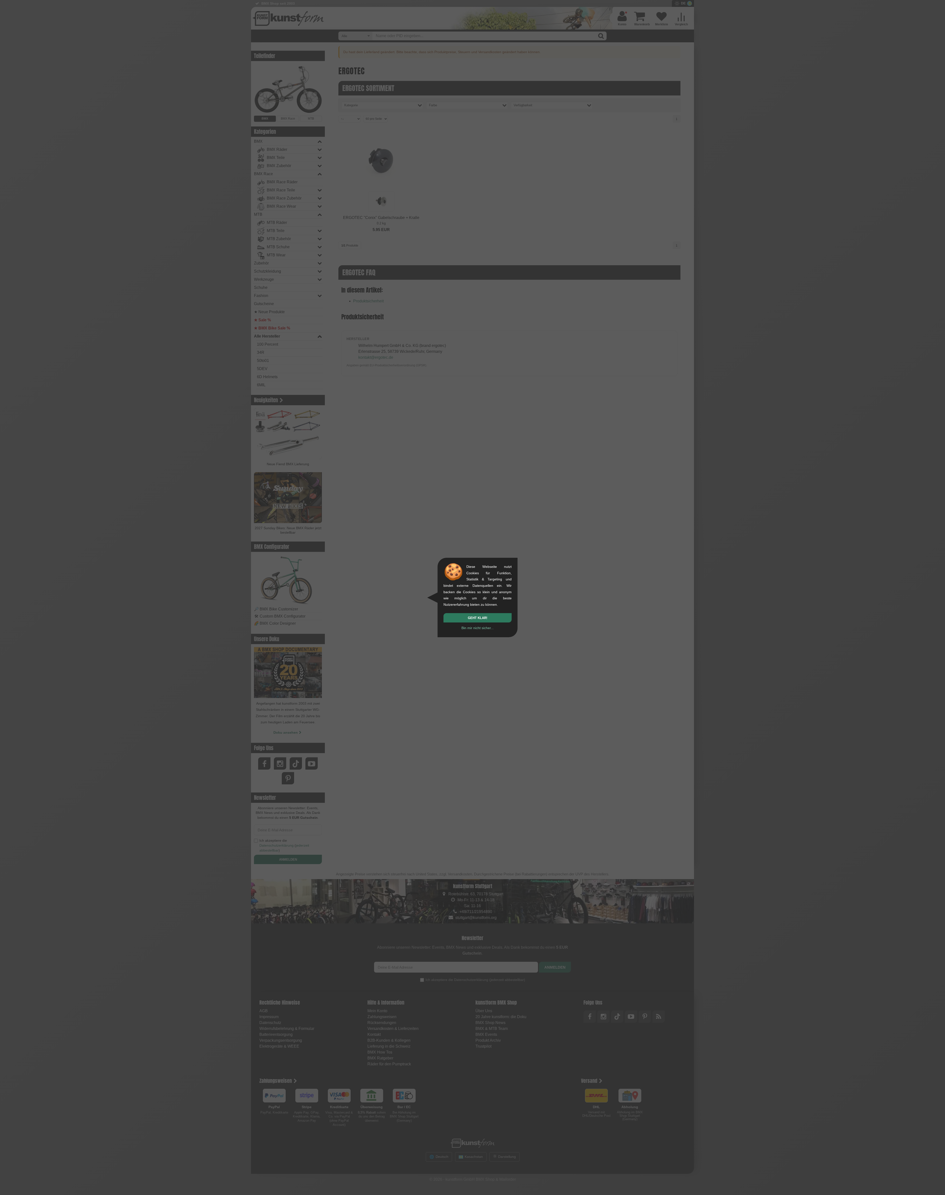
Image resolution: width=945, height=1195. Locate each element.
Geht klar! (477, 618)
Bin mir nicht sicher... (477, 628)
